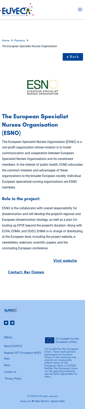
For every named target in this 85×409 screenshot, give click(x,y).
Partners (19, 40)
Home (5, 40)
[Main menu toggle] (80, 9)
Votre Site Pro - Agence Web (49, 401)
